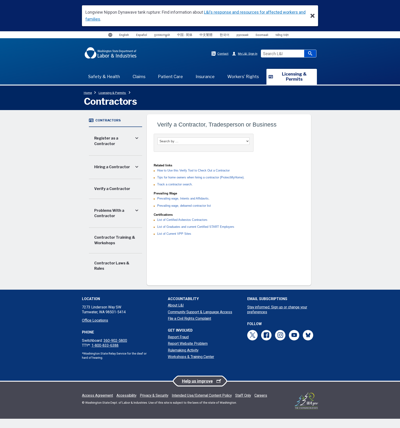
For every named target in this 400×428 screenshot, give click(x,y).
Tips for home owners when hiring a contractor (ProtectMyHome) (200, 177)
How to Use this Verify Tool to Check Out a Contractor (193, 170)
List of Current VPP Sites (174, 233)
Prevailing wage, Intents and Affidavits (183, 198)
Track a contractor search (174, 184)
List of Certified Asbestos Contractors (182, 220)
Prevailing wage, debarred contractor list (184, 205)
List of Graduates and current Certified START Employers (195, 226)
